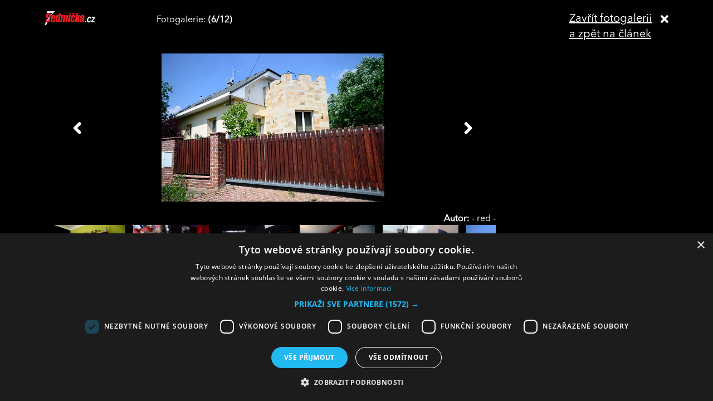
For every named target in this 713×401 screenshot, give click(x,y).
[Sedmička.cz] (84, 23)
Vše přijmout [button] (309, 357)
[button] (356, 304)
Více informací (369, 288)
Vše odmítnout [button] (398, 357)
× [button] (700, 245)
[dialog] (356, 317)
